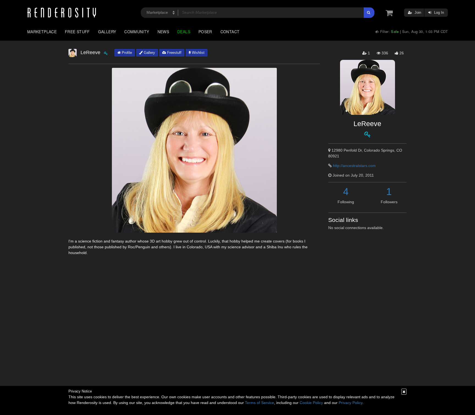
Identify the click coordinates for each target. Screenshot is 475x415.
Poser (205, 31)
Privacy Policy (350, 402)
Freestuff (173, 53)
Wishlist (198, 53)
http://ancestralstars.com (354, 165)
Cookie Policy (311, 402)
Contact (230, 31)
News (163, 31)
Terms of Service (259, 402)
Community (136, 31)
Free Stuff (77, 31)
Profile (126, 53)
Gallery (107, 31)
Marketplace (42, 31)
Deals (183, 31)
